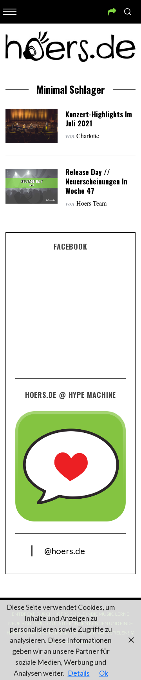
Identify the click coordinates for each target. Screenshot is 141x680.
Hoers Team (91, 203)
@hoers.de (64, 550)
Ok (103, 673)
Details (79, 673)
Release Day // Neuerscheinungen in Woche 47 (96, 181)
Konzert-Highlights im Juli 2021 (98, 119)
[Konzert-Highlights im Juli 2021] (31, 126)
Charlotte (87, 135)
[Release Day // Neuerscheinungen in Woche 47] (31, 186)
